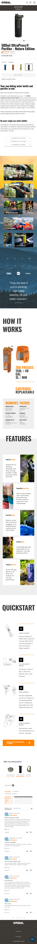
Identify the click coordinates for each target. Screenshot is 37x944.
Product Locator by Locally (8, 79)
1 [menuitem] (16, 917)
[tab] (8, 808)
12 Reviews (12, 51)
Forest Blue (5, 67)
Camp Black (28, 67)
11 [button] (25, 40)
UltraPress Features (18, 138)
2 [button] (11, 40)
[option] (18, 8)
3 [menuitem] (20, 917)
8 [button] (20, 40)
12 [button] (27, 40)
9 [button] (22, 40)
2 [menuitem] (18, 917)
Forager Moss (21, 67)
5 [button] (16, 40)
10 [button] (23, 40)
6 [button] (17, 40)
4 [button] (14, 40)
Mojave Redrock (13, 67)
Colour (7, 62)
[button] (8, 829)
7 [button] (19, 40)
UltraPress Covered (18, 144)
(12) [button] (12, 796)
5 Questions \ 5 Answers (9, 53)
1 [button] (9, 40)
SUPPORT (18, 936)
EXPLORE (18, 931)
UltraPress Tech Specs (18, 141)
